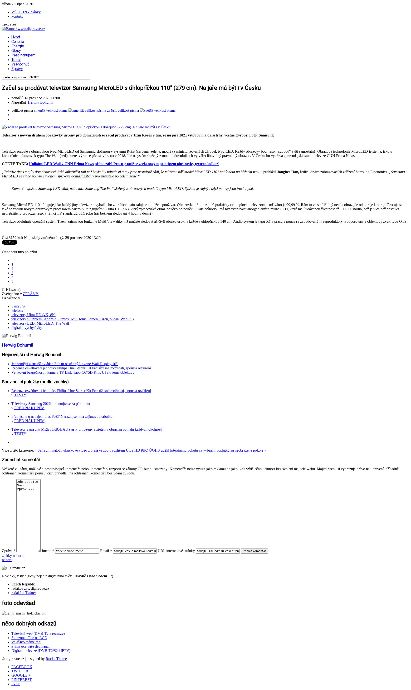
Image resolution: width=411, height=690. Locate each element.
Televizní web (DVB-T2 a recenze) (38, 633)
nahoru (7, 560)
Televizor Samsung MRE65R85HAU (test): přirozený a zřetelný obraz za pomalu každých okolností (86, 429)
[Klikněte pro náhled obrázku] (86, 127)
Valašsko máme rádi (26, 642)
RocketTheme (56, 659)
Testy (16, 59)
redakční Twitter (23, 593)
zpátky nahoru (12, 556)
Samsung (18, 306)
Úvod (15, 37)
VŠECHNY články (26, 12)
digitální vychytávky (26, 328)
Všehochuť (20, 64)
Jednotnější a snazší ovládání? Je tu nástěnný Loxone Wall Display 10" (64, 364)
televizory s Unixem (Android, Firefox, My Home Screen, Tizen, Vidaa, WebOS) (72, 319)
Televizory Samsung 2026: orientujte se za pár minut (50, 404)
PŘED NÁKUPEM (29, 408)
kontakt (17, 16)
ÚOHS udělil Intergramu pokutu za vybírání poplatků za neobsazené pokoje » (207, 450)
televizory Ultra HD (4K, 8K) (33, 315)
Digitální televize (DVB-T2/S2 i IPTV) (40, 651)
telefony (17, 310)
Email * (106, 551)
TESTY (20, 395)
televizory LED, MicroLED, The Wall (40, 323)
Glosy (16, 50)
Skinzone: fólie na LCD (29, 638)
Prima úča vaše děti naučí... (31, 646)
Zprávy (17, 68)
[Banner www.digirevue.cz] (23, 29)
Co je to (17, 41)
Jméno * (48, 551)
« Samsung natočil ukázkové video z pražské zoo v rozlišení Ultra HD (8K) (92, 450)
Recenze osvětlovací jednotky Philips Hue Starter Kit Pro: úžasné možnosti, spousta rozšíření (81, 368)
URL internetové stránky (176, 551)
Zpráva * (8, 551)
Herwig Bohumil (40, 102)
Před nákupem (23, 55)
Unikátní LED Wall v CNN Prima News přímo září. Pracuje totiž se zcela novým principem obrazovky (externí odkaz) (124, 164)
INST (15, 684)
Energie (17, 46)
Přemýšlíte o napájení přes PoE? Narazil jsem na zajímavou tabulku (62, 416)
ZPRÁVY (31, 294)
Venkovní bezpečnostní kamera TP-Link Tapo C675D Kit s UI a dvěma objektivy (72, 372)
